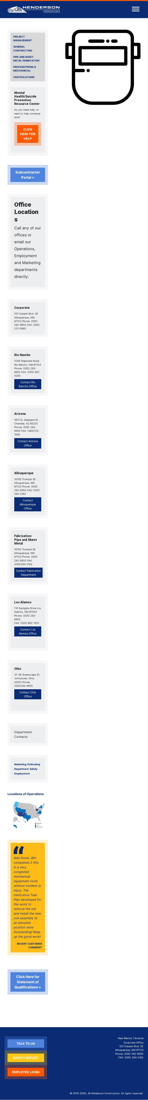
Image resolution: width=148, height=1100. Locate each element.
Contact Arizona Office (28, 443)
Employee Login (26, 1072)
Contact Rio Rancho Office (28, 384)
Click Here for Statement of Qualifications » (27, 982)
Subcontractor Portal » (27, 174)
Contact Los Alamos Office (27, 631)
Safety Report (26, 1058)
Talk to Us (26, 1043)
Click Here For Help (27, 134)
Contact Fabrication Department (28, 572)
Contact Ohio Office (27, 694)
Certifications (23, 77)
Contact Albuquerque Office (28, 504)
